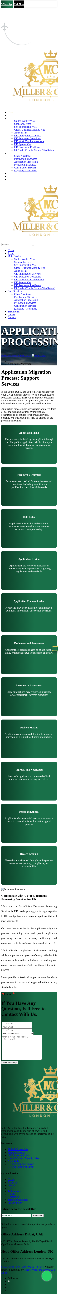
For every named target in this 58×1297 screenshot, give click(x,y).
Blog (10, 1188)
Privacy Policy (15, 1202)
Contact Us (13, 1196)
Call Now (19, 4)
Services (12, 1185)
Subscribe (37, 1215)
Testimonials (14, 1191)
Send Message (10, 1062)
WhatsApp (7, 4)
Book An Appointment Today (16, 355)
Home (11, 361)
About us (12, 1182)
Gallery (11, 1194)
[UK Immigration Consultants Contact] (47, 1276)
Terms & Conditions (18, 1199)
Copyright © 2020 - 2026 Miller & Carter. (22, 1267)
